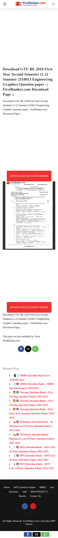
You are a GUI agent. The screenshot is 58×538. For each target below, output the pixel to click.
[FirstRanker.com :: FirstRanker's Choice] (30, 2)
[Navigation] (4, 4)
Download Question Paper (29, 176)
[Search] (53, 4)
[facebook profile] (25, 506)
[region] (29, 36)
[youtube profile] (33, 506)
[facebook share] (21, 349)
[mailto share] (28, 349)
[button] (28, 534)
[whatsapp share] (35, 349)
